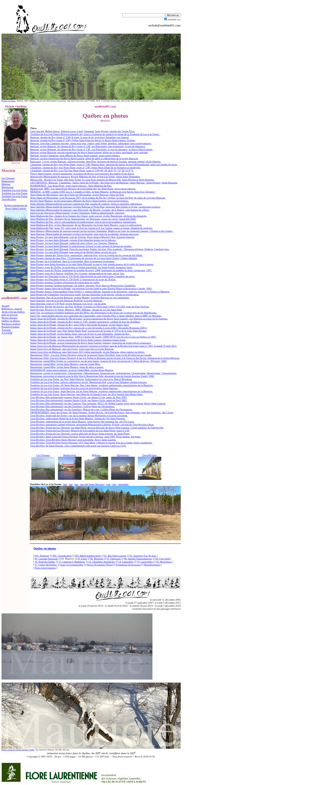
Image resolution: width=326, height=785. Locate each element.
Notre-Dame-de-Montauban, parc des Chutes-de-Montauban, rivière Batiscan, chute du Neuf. (77, 194)
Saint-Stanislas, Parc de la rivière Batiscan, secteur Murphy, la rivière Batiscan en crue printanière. (80, 297)
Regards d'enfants (10, 326)
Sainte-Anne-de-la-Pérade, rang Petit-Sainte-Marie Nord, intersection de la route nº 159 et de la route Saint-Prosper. (88, 330)
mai (65, 484)
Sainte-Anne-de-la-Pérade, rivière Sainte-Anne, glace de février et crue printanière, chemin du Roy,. (80, 333)
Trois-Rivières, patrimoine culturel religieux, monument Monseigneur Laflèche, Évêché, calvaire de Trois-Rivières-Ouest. (92, 424)
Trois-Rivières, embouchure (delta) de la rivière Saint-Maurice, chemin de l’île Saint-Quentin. (77, 418)
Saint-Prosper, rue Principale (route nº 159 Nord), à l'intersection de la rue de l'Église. (73, 279)
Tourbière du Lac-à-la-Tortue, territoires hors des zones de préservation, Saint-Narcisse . (74, 388)
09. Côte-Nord (162, 558)
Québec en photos (11, 320)
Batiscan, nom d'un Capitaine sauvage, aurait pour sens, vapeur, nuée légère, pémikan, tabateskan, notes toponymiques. (90, 143)
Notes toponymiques (45, 567)
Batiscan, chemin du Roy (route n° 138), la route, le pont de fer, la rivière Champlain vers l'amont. (79, 137)
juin (108, 484)
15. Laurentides (145, 561)
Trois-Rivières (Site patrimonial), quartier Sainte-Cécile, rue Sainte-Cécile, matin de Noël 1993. (78, 397)
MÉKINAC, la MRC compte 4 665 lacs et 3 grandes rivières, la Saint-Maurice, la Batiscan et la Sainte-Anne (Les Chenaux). (92, 191)
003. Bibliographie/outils (88, 555)
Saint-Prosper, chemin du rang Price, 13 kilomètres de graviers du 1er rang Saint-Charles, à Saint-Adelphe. (84, 258)
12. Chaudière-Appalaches (101, 561)
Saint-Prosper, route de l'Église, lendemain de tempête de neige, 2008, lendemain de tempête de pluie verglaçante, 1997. (91, 270)
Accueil (5, 305)
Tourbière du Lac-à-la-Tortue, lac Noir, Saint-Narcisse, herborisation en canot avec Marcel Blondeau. (81, 379)
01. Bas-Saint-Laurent (115, 555)
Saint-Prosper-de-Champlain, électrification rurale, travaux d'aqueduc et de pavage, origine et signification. (84, 294)
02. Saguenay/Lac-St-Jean (143, 555)
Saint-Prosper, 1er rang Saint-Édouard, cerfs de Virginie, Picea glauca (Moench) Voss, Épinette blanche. (82, 237)
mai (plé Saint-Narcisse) (92, 484)
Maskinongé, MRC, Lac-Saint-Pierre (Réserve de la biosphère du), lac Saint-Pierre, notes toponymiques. (83, 188)
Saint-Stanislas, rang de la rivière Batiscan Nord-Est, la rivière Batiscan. (66, 300)
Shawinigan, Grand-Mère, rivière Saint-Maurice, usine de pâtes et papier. (67, 367)
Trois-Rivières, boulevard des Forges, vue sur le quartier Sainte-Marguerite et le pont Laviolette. (79, 415)
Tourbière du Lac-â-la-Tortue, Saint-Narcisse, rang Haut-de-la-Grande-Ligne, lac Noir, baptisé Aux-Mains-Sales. (86, 394)
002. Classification (62, 555)
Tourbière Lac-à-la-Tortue (15, 190)
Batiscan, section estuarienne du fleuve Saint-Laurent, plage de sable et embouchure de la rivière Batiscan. (84, 158)
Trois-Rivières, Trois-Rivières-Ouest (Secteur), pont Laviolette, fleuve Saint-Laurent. (73, 439)
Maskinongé (8, 181)
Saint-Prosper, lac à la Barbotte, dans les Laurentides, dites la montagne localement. (72, 261)
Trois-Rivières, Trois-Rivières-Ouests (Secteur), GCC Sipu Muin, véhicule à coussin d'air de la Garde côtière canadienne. (91, 442)
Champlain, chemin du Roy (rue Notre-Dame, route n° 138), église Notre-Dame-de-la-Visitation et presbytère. (85, 167)
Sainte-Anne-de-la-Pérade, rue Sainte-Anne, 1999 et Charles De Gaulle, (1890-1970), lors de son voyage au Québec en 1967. (93, 336)
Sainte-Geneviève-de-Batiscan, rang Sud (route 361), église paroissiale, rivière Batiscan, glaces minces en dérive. (87, 352)
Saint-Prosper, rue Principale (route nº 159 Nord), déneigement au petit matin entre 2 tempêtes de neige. (82, 276)
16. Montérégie (164, 561)
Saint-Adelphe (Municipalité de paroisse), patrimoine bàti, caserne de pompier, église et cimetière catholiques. (86, 203)
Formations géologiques (128, 564)
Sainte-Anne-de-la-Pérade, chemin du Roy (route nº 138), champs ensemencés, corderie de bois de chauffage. (85, 321)
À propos (6, 329)
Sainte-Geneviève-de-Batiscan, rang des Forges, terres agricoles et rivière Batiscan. (72, 349)
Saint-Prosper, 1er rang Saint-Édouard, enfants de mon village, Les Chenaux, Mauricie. (74, 243)
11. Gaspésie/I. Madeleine (72, 561)
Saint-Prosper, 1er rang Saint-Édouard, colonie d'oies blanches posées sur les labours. (73, 240)
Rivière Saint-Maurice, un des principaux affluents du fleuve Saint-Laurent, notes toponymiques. (79, 200)
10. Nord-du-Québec (45, 561)
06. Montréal (96, 558)
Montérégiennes (152, 564)
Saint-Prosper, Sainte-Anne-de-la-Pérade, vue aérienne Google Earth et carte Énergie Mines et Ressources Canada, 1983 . (91, 288)
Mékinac (6, 184)
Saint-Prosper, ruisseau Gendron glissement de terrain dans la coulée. (65, 282)
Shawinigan (8, 187)
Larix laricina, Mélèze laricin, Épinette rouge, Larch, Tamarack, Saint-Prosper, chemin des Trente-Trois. (82, 131)
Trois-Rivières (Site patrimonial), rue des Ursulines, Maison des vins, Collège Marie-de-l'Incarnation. (81, 409)
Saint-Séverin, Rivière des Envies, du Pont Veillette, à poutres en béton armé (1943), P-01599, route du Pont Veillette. (90, 306)
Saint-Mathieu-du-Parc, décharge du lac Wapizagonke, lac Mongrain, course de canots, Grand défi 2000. (83, 219)
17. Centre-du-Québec (46, 564)
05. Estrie (82, 558)
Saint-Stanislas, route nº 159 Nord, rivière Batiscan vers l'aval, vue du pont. (68, 303)
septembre (123, 484)
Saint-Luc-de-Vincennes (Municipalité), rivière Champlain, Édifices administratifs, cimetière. (77, 212)
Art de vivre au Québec (13, 311)
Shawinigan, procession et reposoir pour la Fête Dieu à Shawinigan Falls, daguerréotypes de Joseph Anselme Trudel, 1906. (92, 376)
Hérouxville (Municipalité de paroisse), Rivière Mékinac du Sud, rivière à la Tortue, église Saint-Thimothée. (85, 176)
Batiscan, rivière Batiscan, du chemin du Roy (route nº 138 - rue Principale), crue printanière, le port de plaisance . (88, 146)
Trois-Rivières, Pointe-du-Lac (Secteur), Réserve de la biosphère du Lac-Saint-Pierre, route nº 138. (80, 430)
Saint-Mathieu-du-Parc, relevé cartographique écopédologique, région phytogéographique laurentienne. (83, 222)
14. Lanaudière (126, 561)
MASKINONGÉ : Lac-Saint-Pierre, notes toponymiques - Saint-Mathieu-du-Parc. (71, 185)
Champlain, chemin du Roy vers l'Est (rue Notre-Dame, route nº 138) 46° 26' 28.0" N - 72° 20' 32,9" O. (82, 170)
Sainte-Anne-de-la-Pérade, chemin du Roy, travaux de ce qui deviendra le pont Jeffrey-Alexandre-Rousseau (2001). (88, 327)
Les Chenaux (8, 178)
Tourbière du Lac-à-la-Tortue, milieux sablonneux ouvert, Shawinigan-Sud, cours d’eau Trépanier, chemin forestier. (88, 382)
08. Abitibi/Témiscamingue (138, 558)
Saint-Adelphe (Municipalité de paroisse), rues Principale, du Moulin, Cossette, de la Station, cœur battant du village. (90, 209)
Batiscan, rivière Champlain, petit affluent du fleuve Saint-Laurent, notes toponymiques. (75, 155)
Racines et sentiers (11, 323)
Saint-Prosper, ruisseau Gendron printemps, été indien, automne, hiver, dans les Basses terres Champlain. (83, 285)
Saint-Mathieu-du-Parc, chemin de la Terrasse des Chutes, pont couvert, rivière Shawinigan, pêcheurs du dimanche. (88, 215)
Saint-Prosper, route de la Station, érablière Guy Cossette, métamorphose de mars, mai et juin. (77, 273)
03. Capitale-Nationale (46, 558)
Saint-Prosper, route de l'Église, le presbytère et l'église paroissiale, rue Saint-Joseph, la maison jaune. (81, 267)
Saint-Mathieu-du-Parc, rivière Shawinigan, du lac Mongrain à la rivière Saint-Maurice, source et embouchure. (86, 225)
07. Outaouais (114, 558)
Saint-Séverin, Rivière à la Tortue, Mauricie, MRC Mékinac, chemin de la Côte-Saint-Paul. (76, 309)
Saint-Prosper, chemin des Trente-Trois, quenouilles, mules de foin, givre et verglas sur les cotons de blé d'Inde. (86, 255)
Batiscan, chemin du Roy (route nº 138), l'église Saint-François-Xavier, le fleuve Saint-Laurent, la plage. (83, 140)
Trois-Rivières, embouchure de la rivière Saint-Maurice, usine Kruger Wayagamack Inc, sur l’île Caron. (82, 421)
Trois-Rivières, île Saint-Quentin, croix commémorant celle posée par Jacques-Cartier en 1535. (78, 445)
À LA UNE (7, 332)
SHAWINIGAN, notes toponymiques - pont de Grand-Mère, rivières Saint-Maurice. (72, 370)
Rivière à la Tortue (8, 101)
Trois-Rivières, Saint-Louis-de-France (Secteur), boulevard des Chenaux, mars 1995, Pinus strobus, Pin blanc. (85, 436)
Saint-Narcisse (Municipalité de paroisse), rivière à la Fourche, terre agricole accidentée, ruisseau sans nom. (84, 234)
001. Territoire (42, 555)
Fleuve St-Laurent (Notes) (100, 564)
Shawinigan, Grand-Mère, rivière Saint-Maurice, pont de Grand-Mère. (65, 364)
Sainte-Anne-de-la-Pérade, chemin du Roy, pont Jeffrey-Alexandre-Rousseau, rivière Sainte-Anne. (79, 324)
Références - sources (12, 308)
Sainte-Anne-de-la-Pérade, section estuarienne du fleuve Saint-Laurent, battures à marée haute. (78, 339)
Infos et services (10, 314)
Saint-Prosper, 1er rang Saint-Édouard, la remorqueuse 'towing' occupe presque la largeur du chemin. (81, 246)
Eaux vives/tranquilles (71, 564)
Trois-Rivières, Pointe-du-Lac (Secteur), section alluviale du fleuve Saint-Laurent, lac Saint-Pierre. (80, 433)
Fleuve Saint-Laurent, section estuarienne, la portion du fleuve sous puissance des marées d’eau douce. (82, 173)
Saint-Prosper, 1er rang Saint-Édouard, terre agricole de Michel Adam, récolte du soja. (73, 252)
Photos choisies (9, 317)
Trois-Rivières (9, 199)
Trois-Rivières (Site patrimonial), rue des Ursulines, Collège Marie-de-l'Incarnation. (72, 406)
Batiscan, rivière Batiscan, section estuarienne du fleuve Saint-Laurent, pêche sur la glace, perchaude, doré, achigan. (89, 152)
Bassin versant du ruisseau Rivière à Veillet (18, 750)
